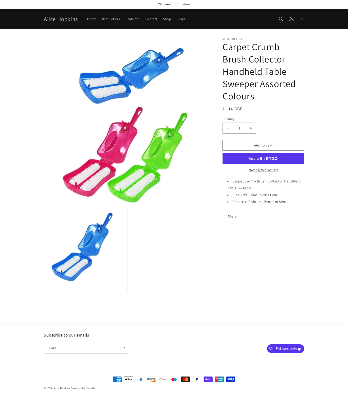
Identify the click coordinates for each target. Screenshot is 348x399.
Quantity (228, 119)
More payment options (263, 170)
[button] (281, 19)
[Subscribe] (123, 348)
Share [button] (232, 216)
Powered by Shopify (83, 388)
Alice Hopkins (62, 388)
